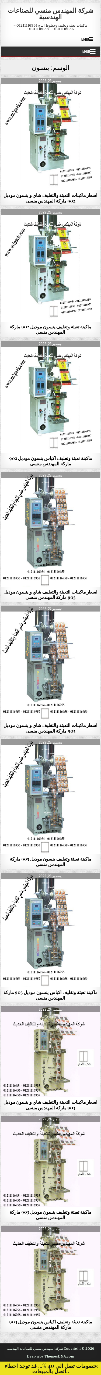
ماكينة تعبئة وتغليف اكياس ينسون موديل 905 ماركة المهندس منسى (51, 994)
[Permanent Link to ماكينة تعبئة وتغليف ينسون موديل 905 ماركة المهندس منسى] (50, 796)
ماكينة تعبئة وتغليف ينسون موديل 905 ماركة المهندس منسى (50, 861)
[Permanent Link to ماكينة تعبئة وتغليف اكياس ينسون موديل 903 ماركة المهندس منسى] (50, 1271)
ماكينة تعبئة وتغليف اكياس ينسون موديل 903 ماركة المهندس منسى (50, 1324)
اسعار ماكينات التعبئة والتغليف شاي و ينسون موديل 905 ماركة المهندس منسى (51, 594)
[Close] (96, 1366)
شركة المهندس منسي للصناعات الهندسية (50, 13)
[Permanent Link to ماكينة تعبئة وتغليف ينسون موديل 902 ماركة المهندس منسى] (50, 265)
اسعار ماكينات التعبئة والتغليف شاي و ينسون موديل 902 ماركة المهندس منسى (51, 197)
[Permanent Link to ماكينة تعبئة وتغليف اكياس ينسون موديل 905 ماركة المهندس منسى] (50, 930)
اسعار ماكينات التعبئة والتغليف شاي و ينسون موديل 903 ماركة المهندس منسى (51, 1104)
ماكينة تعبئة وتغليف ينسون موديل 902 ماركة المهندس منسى (50, 329)
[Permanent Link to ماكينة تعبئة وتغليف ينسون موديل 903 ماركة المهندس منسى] (50, 1161)
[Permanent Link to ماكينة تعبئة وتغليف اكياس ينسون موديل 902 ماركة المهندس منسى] (50, 397)
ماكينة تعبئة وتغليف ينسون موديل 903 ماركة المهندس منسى (50, 1214)
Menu (85, 39)
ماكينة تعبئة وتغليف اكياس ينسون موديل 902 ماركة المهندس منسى (50, 460)
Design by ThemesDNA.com (50, 1356)
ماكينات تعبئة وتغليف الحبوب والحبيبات (50, 90)
